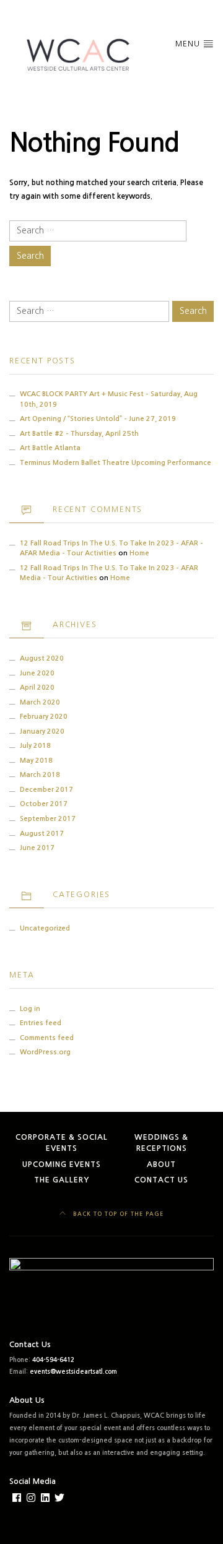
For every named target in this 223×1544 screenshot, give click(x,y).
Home (139, 553)
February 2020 (44, 716)
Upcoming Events (61, 1164)
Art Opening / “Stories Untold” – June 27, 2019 (98, 418)
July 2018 (35, 745)
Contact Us (161, 1180)
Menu (189, 44)
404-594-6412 (53, 1359)
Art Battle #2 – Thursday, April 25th (79, 433)
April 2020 (37, 687)
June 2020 (37, 673)
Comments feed (47, 1037)
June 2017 (37, 847)
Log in (30, 1008)
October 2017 (44, 803)
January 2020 (42, 731)
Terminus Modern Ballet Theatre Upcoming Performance (115, 462)
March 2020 (40, 702)
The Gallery (61, 1180)
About (161, 1164)
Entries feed (40, 1023)
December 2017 (46, 789)
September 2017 (48, 818)
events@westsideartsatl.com (73, 1371)
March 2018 (40, 774)
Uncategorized (45, 928)
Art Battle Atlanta (50, 448)
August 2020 (42, 658)
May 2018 (36, 760)
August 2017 (42, 833)
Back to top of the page (117, 1214)
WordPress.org (45, 1052)
